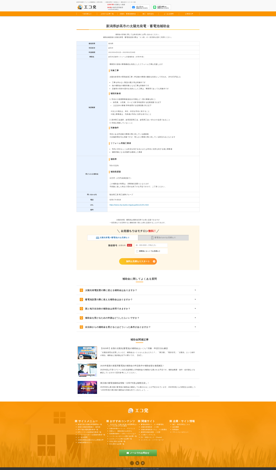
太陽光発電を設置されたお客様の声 (91, 440)
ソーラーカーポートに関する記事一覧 (123, 436)
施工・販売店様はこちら (181, 424)
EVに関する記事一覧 (116, 444)
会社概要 (175, 427)
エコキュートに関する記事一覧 (120, 439)
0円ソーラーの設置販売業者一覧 (89, 432)
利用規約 (175, 429)
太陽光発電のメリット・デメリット (122, 428)
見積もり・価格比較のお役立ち (120, 431)
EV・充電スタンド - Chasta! (151, 437)
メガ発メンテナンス (148, 435)
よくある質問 (82, 437)
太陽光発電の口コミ (85, 442)
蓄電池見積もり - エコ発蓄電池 (152, 424)
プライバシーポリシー (180, 432)
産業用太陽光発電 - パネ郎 (150, 432)
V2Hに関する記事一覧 (117, 441)
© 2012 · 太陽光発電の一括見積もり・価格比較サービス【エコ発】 (138, 468)
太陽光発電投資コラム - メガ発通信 (154, 429)
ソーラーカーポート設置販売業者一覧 (91, 435)
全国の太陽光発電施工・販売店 (89, 427)
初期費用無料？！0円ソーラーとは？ (122, 433)
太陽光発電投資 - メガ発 (150, 427)
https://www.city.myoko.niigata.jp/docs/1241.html (129, 205)
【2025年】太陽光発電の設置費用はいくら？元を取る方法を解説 (122, 425)
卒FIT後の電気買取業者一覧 (88, 429)
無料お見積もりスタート (138, 261)
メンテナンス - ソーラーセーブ (152, 440)
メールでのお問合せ (139, 453)
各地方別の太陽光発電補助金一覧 (90, 424)
